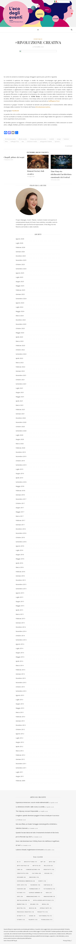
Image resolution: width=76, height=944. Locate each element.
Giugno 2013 (20, 704)
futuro (21, 892)
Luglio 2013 (19, 699)
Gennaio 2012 (20, 759)
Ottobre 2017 (20, 503)
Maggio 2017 (20, 512)
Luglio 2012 (19, 738)
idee (23, 141)
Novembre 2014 (21, 631)
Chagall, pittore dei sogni (14, 157)
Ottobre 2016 (20, 537)
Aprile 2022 (19, 358)
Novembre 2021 (21, 375)
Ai (19, 861)
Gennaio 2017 (20, 525)
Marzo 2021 (20, 405)
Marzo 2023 (20, 341)
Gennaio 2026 (20, 252)
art (43, 861)
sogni (32, 915)
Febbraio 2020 (20, 448)
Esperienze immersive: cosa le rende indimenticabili (32, 802)
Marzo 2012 (20, 751)
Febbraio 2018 (20, 490)
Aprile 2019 (19, 478)
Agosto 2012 (20, 734)
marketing (22, 904)
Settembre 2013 (21, 691)
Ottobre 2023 (20, 328)
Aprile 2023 (19, 337)
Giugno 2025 (20, 281)
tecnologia (46, 919)
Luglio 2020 (19, 435)
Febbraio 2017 (20, 520)
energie (59, 139)
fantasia (48, 885)
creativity (48, 869)
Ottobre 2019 (20, 461)
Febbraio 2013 (20, 717)
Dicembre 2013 (21, 678)
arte (52, 861)
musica (32, 908)
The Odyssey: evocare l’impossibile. (27, 811)
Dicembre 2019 (21, 452)
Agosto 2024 (20, 303)
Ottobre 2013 (20, 687)
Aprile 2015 (19, 610)
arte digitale (23, 865)
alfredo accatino (23, 139)
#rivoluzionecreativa (10, 139)
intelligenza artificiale (43, 900)
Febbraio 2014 (20, 670)
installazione (23, 900)
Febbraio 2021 (20, 409)
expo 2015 (22, 885)
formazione (34, 888)
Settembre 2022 (21, 354)
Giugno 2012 (20, 742)
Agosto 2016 (20, 546)
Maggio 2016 (20, 559)
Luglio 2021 (19, 388)
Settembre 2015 (21, 589)
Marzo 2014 (20, 665)
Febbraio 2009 (20, 781)
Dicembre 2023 (21, 320)
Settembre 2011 (21, 768)
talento (33, 919)
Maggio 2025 (20, 286)
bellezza (48, 865)
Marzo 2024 (20, 316)
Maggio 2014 (20, 657)
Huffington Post (15, 141)
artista (37, 865)
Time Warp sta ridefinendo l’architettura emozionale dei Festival (61, 174)
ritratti (21, 915)
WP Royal (14, 940)
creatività (51, 139)
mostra (21, 908)
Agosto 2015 (20, 593)
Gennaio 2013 (20, 721)
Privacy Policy (67, 940)
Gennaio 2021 (20, 414)
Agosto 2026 (20, 239)
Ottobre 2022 (20, 350)
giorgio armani (35, 892)
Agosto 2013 (20, 695)
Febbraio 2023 (20, 345)
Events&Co (38, 39)
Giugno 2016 (20, 554)
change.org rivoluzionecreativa (38, 139)
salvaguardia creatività (46, 141)
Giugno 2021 (20, 392)
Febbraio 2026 (20, 247)
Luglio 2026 (19, 243)
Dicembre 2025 (21, 256)
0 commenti (68, 146)
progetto (42, 912)
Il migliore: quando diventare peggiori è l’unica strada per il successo (37, 815)
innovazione (49, 896)
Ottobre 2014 (20, 635)
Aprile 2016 (19, 563)
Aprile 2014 (19, 661)
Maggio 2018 (20, 486)
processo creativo (25, 912)
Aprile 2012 (19, 746)
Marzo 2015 (20, 614)
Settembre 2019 (21, 465)
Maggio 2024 (20, 311)
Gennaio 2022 (20, 371)
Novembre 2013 (21, 682)
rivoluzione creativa (32, 141)
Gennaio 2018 (20, 495)
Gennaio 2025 (20, 294)
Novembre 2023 (21, 324)
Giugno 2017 (20, 507)
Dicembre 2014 (21, 627)
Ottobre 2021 (20, 380)
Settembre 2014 (21, 640)
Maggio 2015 (20, 606)
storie (21, 919)
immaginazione (33, 896)
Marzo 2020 (20, 444)
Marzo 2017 (20, 516)
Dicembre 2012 (21, 725)
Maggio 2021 (20, 397)
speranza (57, 141)
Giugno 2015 (20, 601)
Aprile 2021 (19, 401)
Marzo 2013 (20, 712)
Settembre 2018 (21, 482)
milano (34, 904)
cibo (20, 869)
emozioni (34, 877)
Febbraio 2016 (20, 571)
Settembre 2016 (21, 542)
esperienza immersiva (26, 881)
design (48, 873)
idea (49, 892)
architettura (30, 861)
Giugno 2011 (20, 776)
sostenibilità (45, 915)
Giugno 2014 (20, 653)
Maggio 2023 (20, 333)
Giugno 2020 (20, 439)
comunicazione (33, 869)
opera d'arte (46, 908)
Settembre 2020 (21, 431)
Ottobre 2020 (20, 426)
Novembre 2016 (21, 533)
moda (45, 904)
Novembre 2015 (21, 584)
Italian (56, 2)
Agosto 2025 (20, 273)
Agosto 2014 (20, 644)
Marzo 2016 (20, 567)
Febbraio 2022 (20, 367)
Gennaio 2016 (20, 576)
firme (6, 141)
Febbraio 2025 (20, 290)
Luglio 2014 (19, 648)
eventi (42, 881)
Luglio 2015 (19, 597)
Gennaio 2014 (20, 674)
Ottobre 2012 (20, 729)
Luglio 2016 (19, 550)
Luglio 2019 (19, 469)
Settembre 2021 (21, 384)
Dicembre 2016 (21, 529)
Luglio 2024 (19, 307)
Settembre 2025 (21, 269)
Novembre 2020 (21, 422)
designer (21, 877)
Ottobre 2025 (20, 264)
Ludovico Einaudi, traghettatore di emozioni (29, 850)
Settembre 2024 (21, 298)
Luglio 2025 (19, 277)
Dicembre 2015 (21, 580)
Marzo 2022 (20, 362)
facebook (15, 111)
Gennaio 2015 (20, 623)
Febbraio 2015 (20, 618)
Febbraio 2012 (20, 755)
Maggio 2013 (20, 708)
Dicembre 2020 (21, 418)
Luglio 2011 (19, 772)
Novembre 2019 (21, 456)
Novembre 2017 (21, 499)
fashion (21, 888)
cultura (36, 873)
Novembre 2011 (21, 763)
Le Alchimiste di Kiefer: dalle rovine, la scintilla (30, 807)
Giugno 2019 (20, 473)
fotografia (49, 888)
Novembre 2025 (21, 260)
